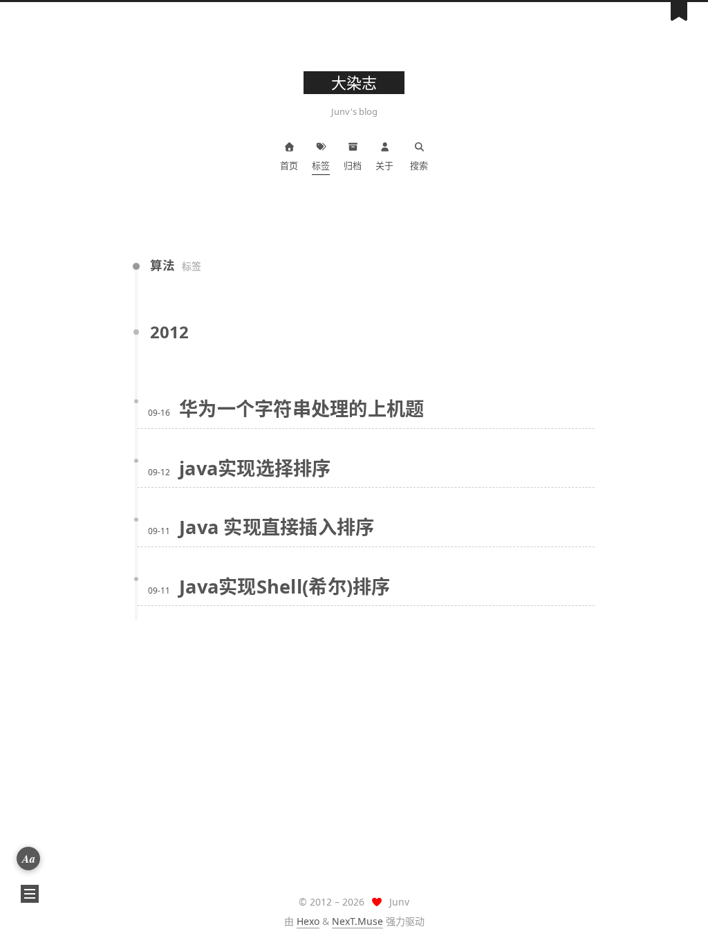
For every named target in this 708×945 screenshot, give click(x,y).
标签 (321, 165)
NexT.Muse (357, 921)
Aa (28, 858)
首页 (289, 165)
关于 (384, 165)
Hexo (308, 921)
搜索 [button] (419, 165)
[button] (30, 894)
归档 (353, 165)
